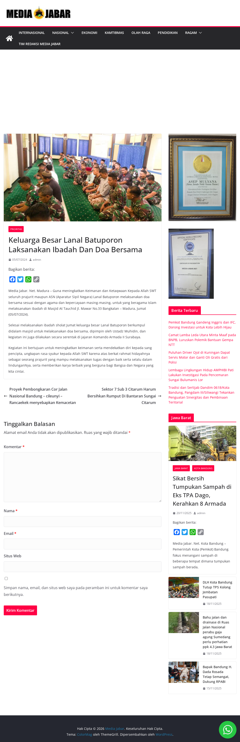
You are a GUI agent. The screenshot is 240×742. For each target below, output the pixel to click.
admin (37, 260)
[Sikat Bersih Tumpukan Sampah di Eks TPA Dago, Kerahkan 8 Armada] (202, 443)
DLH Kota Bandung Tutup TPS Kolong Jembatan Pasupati (217, 589)
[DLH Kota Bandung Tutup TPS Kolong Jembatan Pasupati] (184, 593)
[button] (71, 32)
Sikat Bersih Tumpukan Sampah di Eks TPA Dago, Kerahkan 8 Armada (202, 490)
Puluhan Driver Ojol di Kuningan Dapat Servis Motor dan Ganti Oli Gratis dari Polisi (199, 357)
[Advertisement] (120, 98)
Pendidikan (168, 32)
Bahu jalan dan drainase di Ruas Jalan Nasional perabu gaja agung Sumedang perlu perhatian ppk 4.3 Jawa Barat (217, 632)
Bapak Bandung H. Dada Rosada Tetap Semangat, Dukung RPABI (217, 674)
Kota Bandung (203, 468)
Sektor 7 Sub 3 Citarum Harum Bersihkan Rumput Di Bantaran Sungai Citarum (121, 396)
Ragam (191, 32)
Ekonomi (89, 32)
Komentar (14, 446)
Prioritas (16, 229)
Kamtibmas (114, 32)
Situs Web (12, 555)
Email (10, 533)
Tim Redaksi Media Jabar (39, 44)
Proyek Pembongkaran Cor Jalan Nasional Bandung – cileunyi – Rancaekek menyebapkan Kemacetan (42, 396)
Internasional (32, 32)
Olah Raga (140, 32)
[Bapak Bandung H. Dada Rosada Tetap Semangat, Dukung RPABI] (184, 678)
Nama (11, 510)
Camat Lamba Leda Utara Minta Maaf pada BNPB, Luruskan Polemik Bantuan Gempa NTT (202, 340)
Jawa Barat (181, 468)
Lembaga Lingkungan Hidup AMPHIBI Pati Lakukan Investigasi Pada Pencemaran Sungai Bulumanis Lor (201, 375)
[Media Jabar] (9, 38)
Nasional (60, 32)
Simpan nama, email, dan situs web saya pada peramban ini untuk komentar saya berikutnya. (76, 591)
